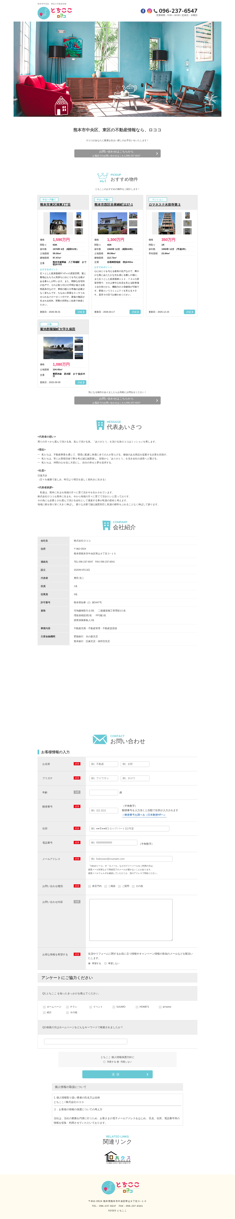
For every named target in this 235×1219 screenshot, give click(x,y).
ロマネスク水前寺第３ (165, 204)
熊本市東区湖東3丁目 (55, 204)
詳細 (80, 312)
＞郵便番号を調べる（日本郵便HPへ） (144, 814)
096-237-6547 (178, 11)
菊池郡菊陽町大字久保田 (57, 329)
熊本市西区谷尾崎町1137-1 (113, 204)
